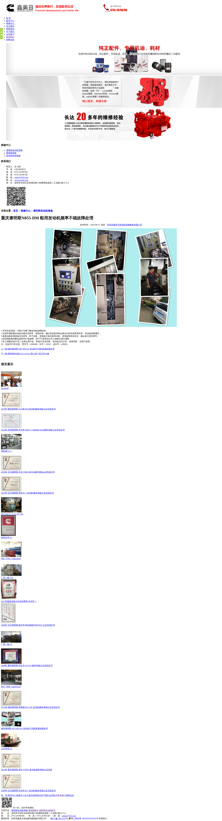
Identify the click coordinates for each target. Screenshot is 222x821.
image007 (5, 388)
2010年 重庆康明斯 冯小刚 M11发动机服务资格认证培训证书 (28, 409)
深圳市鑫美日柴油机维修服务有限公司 (124, 225)
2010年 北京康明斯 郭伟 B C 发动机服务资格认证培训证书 (27, 493)
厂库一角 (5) (6, 644)
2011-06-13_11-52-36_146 (12, 514)
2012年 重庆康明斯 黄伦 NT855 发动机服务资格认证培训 (26, 770)
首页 (15, 210)
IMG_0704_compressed (11, 559)
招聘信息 (10, 40)
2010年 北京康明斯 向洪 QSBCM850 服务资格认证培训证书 (28, 472)
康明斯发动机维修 (14, 150)
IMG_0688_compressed (11, 687)
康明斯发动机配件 (47, 810)
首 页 (8, 18)
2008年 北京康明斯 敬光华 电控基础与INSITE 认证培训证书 (28, 625)
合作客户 (10, 34)
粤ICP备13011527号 (59, 818)
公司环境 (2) (6, 749)
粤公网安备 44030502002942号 (84, 818)
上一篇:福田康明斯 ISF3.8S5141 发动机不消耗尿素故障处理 (27, 349)
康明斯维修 (11, 153)
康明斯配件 (33, 810)
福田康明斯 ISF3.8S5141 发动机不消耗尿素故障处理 (24, 728)
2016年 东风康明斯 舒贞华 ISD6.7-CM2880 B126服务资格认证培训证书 (33, 430)
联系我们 (10, 37)
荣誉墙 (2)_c (6, 451)
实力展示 (10, 26)
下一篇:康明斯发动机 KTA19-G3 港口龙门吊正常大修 (25, 354)
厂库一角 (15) (7, 578)
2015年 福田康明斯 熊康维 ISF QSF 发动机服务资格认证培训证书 (30, 707)
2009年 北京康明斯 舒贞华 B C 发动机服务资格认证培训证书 (28, 791)
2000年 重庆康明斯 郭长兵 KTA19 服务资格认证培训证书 (27, 665)
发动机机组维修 (13, 156)
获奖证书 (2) (6, 537)
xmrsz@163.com (21, 177)
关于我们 (10, 31)
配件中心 (10, 21)
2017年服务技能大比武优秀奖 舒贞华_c (18, 601)
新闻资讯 (10, 29)
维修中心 (10, 23)
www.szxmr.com (21, 180)
